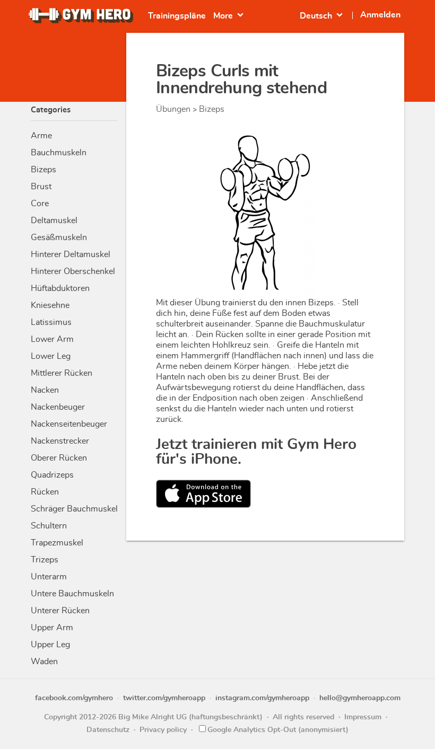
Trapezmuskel (57, 543)
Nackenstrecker (60, 441)
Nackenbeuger (58, 407)
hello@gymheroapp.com (360, 698)
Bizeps (43, 169)
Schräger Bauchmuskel (74, 509)
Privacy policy (163, 730)
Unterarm (49, 576)
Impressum (362, 717)
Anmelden (380, 15)
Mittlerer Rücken (61, 373)
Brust (41, 186)
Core (40, 203)
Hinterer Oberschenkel (73, 271)
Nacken (45, 390)
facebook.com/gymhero (74, 698)
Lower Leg (51, 356)
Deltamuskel (54, 220)
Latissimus (51, 322)
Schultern (49, 526)
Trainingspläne (177, 16)
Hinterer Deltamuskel (70, 254)
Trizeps (44, 560)
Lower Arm (52, 339)
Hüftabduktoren (60, 288)
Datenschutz (107, 730)
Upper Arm (52, 627)
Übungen (173, 109)
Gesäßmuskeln (59, 237)
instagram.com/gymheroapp (262, 698)
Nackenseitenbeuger (69, 424)
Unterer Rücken (60, 610)
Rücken (45, 492)
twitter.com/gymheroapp (164, 698)
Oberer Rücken (59, 458)
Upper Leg (50, 644)
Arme (41, 135)
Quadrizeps (52, 475)
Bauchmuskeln (58, 152)
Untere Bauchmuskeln (72, 593)
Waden (44, 661)
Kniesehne (50, 305)
